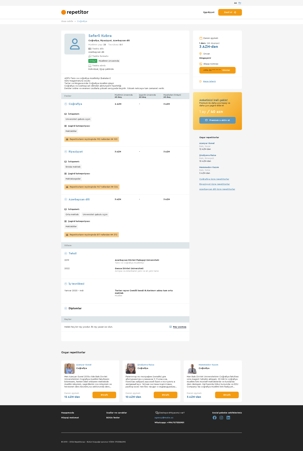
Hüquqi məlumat (70, 418)
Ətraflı (104, 395)
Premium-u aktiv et (219, 120)
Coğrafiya (82, 21)
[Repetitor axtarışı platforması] (75, 12)
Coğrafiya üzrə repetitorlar (214, 179)
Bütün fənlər (113, 418)
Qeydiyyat (208, 12)
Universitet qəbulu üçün (78, 119)
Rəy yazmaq (179, 327)
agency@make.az (163, 418)
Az (235, 3)
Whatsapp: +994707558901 (169, 422)
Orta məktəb (72, 214)
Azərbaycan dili (121, 40)
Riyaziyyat (106, 40)
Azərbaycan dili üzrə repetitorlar (217, 189)
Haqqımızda (67, 413)
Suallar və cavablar (116, 413)
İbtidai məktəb (73, 167)
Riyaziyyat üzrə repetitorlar (214, 184)
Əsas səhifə (67, 21)
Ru (239, 3)
